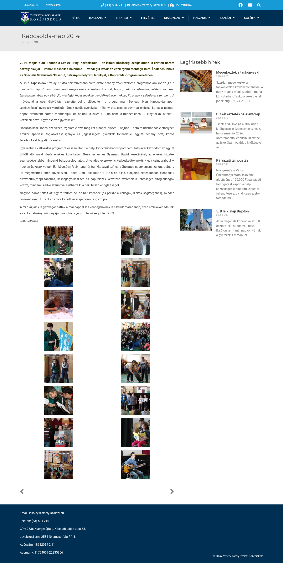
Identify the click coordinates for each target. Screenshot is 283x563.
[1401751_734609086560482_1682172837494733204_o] (135, 240)
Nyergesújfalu (53, 4)
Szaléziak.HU (31, 4)
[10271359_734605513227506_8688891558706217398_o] (58, 400)
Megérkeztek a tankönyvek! (237, 72)
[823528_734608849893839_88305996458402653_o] (58, 240)
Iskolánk (96, 18)
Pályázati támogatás (232, 160)
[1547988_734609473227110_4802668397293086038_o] (58, 304)
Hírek (76, 18)
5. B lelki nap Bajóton (232, 211)
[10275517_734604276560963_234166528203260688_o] (58, 432)
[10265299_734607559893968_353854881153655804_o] (135, 368)
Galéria (249, 18)
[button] (258, 5)
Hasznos (200, 18)
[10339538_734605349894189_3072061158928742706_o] (135, 464)
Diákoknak (172, 18)
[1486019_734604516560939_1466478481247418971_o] (58, 272)
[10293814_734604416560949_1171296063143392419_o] (135, 432)
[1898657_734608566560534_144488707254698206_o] (135, 304)
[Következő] (135, 492)
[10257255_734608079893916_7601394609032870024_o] (58, 368)
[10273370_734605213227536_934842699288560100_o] (135, 400)
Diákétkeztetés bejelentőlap (238, 114)
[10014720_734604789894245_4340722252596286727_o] (135, 336)
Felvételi (148, 18)
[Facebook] (240, 5)
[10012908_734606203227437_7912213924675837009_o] (58, 336)
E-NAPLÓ (122, 18)
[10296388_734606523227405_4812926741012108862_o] (58, 464)
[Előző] (58, 492)
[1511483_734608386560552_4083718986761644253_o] (135, 272)
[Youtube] (250, 5)
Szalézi (225, 18)
